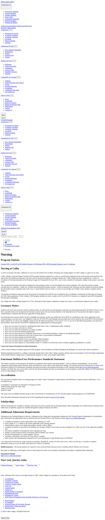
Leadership (8, 101)
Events (7, 84)
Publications (9, 106)
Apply (30, 26)
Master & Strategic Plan (12, 104)
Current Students (10, 13)
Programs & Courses (11, 33)
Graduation (8, 68)
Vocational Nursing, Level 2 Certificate (62, 264)
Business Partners (10, 21)
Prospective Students (11, 11)
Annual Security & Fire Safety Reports (17, 504)
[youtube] (9, 516)
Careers (7, 108)
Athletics (8, 81)
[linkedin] (11, 516)
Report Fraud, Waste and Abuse (15, 506)
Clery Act (8, 486)
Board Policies (9, 500)
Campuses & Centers (12, 482)
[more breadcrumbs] (7, 240)
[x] (3, 516)
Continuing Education (12, 19)
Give (5, 26)
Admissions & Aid (7, 46)
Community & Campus (8, 77)
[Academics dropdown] (10, 30)
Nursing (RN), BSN (43, 264)
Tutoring (7, 74)
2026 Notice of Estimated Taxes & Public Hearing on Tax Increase (26, 497)
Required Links (10, 508)
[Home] (6, 242)
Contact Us (8, 110)
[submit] (21, 237)
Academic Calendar (11, 37)
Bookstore (8, 64)
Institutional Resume (11, 493)
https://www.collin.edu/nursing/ (11, 456)
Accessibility (9, 502)
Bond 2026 (16, 26)
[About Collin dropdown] (11, 95)
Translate (10, 26)
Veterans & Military (11, 22)
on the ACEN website (57, 397)
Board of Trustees (10, 103)
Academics (4, 30)
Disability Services (11, 72)
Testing (7, 57)
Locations (8, 39)
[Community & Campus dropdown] (18, 77)
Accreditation (9, 479)
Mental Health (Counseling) (14, 491)
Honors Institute (10, 41)
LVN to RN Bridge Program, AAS (25, 264)
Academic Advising (11, 35)
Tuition (7, 53)
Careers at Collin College (13, 484)
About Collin (5, 95)
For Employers (10, 92)
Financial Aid (9, 55)
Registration (9, 52)
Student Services (6, 61)
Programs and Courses (12, 246)
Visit (2, 26)
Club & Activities (10, 66)
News (7, 99)
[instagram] (6, 516)
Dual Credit (9, 17)
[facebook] (1, 516)
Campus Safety (10, 488)
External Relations (11, 86)
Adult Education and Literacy (14, 83)
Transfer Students (10, 15)
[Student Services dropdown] (14, 61)
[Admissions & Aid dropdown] (15, 46)
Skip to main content (7, 2)
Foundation (8, 88)
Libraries (8, 43)
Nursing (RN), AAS (7, 264)
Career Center (9, 70)
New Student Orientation (13, 50)
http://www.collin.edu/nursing (89, 367)
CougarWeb (24, 26)
